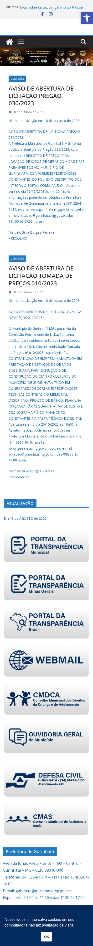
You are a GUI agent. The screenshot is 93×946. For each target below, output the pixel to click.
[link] (87, 18)
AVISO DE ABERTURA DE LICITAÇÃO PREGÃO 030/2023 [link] (41, 95)
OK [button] (46, 937)
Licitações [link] (17, 78)
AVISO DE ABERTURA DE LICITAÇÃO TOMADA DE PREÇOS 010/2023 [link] (41, 275)
